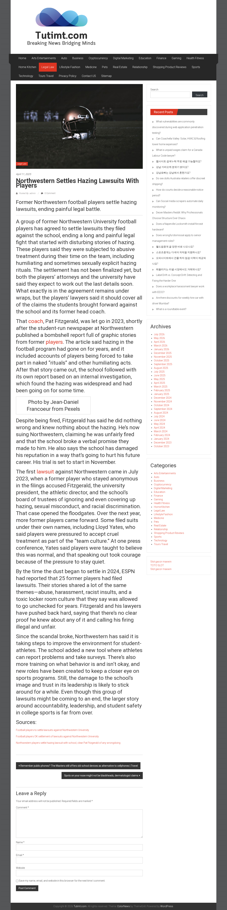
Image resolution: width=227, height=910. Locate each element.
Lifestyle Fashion (69, 67)
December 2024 (162, 397)
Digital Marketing (123, 58)
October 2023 (161, 446)
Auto (64, 58)
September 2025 (163, 364)
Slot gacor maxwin (160, 561)
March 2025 (160, 386)
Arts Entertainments (44, 58)
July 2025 (159, 371)
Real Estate (120, 67)
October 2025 (161, 360)
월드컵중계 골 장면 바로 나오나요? (175, 246)
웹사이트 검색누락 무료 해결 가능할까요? (178, 161)
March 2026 (160, 345)
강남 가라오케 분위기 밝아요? (172, 167)
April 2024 (159, 427)
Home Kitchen (27, 67)
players (54, 342)
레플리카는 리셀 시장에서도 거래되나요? (178, 269)
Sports (196, 67)
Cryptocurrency (98, 58)
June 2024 (159, 420)
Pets (105, 67)
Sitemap (106, 76)
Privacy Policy (67, 76)
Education (145, 58)
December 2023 (162, 442)
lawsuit (44, 472)
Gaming (176, 58)
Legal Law (47, 67)
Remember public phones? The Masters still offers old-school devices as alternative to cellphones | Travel (79, 765)
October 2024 (161, 405)
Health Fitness (195, 58)
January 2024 (161, 438)
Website (20, 867)
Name (20, 842)
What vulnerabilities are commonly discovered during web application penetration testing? (177, 127)
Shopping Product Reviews (169, 67)
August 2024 (161, 412)
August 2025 (161, 368)
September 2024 (163, 409)
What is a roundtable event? (171, 309)
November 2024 (163, 401)
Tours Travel (46, 76)
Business (77, 58)
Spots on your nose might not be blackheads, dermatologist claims (101, 775)
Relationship (140, 67)
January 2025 (161, 394)
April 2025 (159, 382)
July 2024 (159, 416)
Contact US (89, 76)
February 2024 (162, 435)
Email (20, 855)
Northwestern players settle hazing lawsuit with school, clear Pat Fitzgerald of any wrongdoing (68, 742)
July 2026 (159, 334)
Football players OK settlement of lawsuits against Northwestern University (57, 736)
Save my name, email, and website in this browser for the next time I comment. (62, 880)
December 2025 (162, 353)
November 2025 (163, 356)
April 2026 (159, 341)
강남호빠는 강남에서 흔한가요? (173, 172)
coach (35, 321)
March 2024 (160, 431)
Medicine (91, 67)
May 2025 (159, 379)
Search (154, 89)
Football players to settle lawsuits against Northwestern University (52, 730)
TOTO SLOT (157, 565)
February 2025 (162, 390)
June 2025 (159, 375)
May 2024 (159, 423)
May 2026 (159, 338)
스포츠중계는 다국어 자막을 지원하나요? (178, 252)
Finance (161, 58)
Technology (26, 76)
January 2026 (161, 349)
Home (22, 58)
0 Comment (50, 193)
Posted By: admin (27, 193)
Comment (22, 807)
